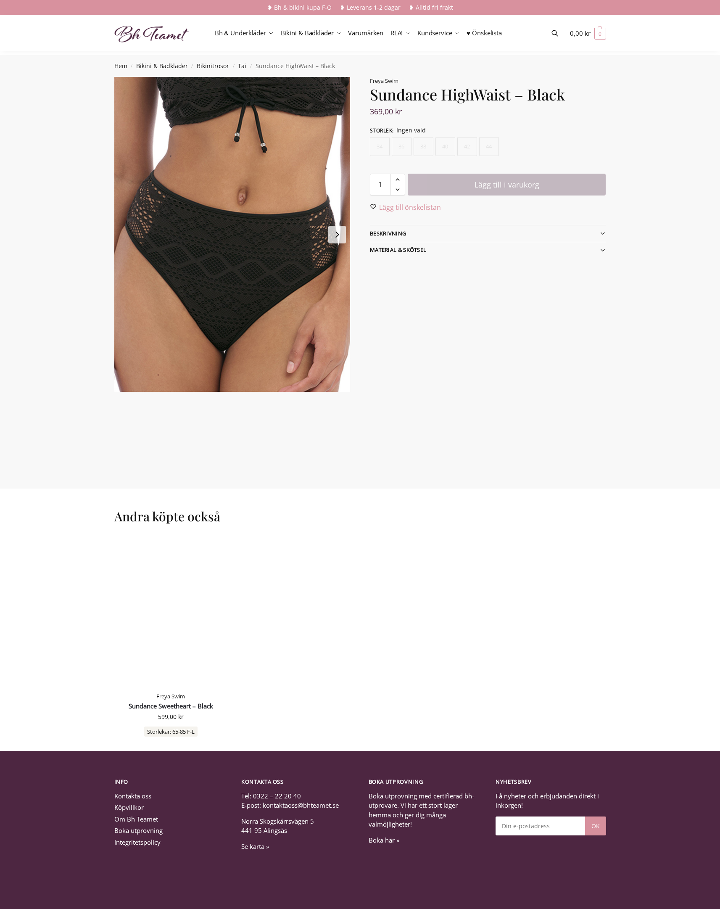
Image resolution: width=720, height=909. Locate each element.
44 (489, 146)
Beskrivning (388, 233)
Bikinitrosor (213, 66)
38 (423, 146)
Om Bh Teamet (136, 819)
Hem (120, 66)
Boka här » (384, 840)
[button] (588, 33)
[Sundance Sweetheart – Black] (171, 611)
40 (445, 146)
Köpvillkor (129, 807)
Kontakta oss (132, 796)
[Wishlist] (214, 548)
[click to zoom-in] (232, 234)
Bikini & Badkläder (162, 66)
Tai (242, 66)
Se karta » (255, 846)
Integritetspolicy (137, 842)
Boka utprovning (138, 830)
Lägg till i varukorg (507, 185)
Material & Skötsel (398, 250)
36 (401, 146)
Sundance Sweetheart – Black (171, 706)
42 (467, 146)
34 (379, 146)
